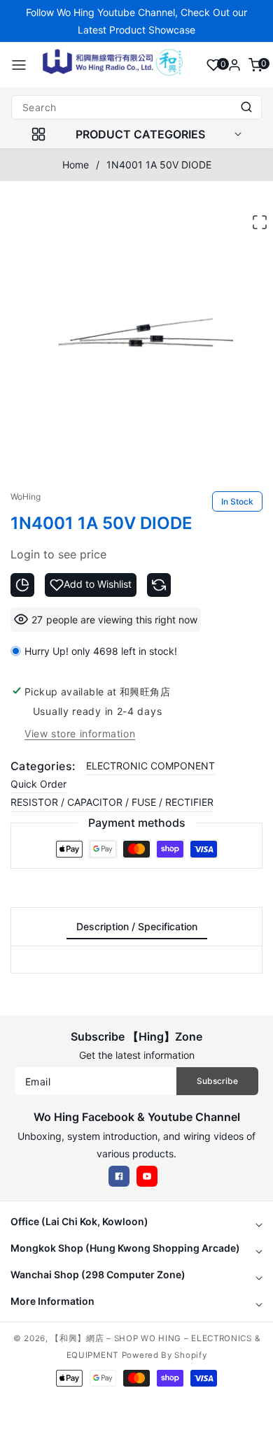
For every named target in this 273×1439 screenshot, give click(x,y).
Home (75, 165)
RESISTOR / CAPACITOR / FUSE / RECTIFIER (112, 802)
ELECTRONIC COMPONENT (150, 766)
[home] (137, 1422)
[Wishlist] (213, 65)
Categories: (43, 766)
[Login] (234, 65)
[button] (18, 65)
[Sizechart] (22, 585)
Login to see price (58, 554)
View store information (79, 733)
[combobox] (136, 107)
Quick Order (38, 784)
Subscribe (217, 1081)
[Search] (246, 107)
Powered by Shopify (164, 1355)
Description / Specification (136, 926)
